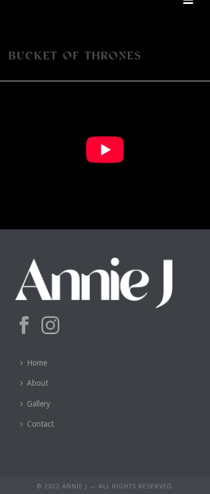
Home (37, 362)
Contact (40, 423)
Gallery (38, 403)
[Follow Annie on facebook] (24, 325)
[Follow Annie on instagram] (50, 325)
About (37, 382)
